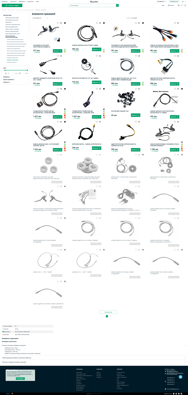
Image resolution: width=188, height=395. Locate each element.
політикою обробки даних (13, 375)
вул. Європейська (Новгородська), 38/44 (172, 371)
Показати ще (108, 312)
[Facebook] (173, 394)
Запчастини (11, 9)
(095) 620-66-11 (171, 379)
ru (185, 1)
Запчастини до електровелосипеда (25, 9)
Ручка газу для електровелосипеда (16, 50)
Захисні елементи (11, 62)
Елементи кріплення (12, 57)
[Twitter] (181, 394)
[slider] (5, 70)
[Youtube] (176, 394)
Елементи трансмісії (12, 60)
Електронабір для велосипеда (15, 39)
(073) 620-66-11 (171, 377)
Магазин (4, 9)
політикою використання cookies (23, 374)
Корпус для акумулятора (13, 48)
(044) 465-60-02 (171, 382)
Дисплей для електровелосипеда (16, 53)
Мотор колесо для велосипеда (15, 41)
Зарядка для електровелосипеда (15, 55)
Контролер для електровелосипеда (16, 44)
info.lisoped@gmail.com (173, 389)
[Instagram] (179, 394)
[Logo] (94, 2)
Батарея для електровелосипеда (16, 46)
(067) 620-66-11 (171, 384)
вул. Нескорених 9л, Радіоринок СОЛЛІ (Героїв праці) (175, 374)
